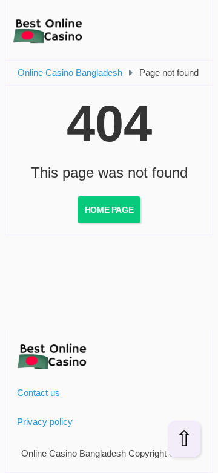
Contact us (38, 392)
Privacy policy (45, 422)
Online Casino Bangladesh (70, 72)
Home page (109, 210)
